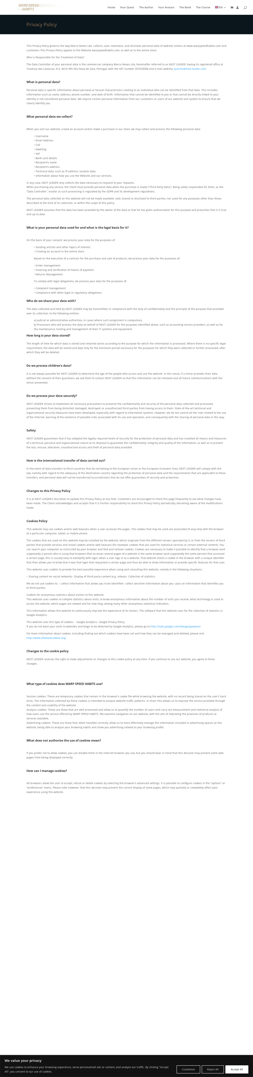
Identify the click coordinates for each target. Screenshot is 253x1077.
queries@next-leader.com (190, 68)
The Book (185, 7)
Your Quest (127, 7)
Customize (188, 1069)
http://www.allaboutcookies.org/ (46, 638)
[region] (126, 1066)
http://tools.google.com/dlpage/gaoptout (176, 626)
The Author (146, 7)
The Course (203, 7)
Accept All (237, 1069)
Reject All (213, 1069)
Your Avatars (166, 7)
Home (111, 7)
